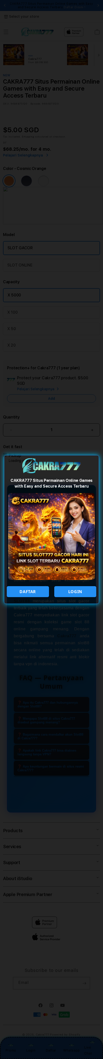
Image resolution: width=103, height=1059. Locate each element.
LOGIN (75, 591)
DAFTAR (28, 591)
